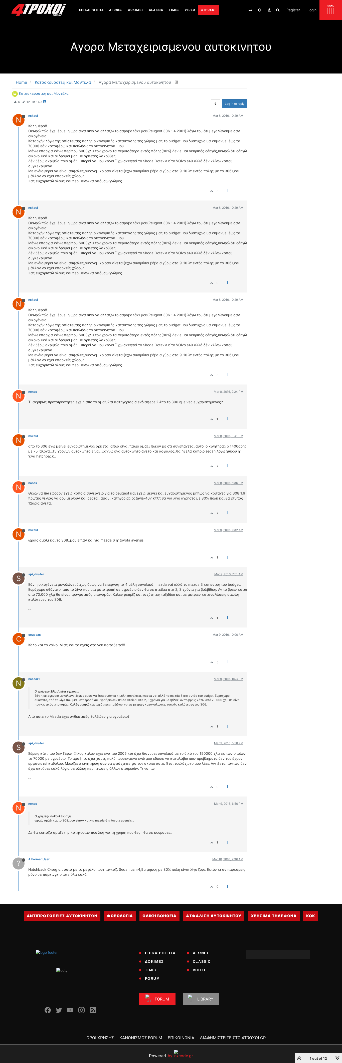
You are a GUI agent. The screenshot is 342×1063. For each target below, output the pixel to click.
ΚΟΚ (310, 916)
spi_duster (36, 574)
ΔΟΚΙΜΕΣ (154, 962)
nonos (32, 392)
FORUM (152, 978)
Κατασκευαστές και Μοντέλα (44, 93)
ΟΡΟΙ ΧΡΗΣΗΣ (100, 1037)
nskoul (33, 116)
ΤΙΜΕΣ (151, 970)
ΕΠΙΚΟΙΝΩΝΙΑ (181, 1037)
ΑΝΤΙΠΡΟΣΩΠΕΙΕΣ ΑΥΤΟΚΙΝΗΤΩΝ (62, 916)
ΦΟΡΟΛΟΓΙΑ (120, 916)
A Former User (39, 859)
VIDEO (199, 970)
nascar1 (34, 679)
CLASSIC (202, 962)
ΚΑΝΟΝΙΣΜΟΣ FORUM (140, 1037)
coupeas (34, 634)
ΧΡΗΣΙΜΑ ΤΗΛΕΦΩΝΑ (274, 916)
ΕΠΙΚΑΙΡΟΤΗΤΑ (160, 953)
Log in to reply (235, 104)
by (160, 1055)
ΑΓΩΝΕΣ (201, 953)
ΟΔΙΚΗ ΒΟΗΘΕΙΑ (159, 916)
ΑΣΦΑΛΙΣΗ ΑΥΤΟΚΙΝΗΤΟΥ (213, 916)
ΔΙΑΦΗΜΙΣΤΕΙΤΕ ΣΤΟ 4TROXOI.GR (233, 1037)
